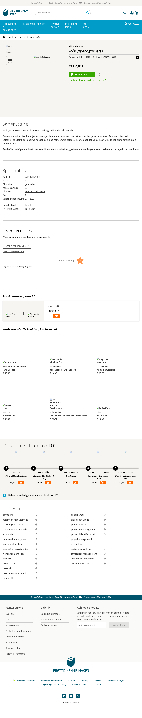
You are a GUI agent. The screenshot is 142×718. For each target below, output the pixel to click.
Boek (11, 37)
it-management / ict (13, 554)
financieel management (15, 539)
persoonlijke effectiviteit (83, 534)
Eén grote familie (33, 37)
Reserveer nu (81, 74)
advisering (8, 515)
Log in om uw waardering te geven (17, 266)
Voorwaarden (12, 625)
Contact (9, 619)
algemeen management (15, 519)
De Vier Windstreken (35, 191)
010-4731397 (133, 24)
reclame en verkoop (81, 549)
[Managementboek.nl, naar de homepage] (15, 16)
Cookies (97, 681)
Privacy (84, 681)
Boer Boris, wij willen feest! (63, 370)
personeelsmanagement (83, 529)
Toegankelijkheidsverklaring (53, 685)
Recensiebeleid (13, 648)
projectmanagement (81, 539)
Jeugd (19, 37)
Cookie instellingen (115, 681)
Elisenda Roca (76, 46)
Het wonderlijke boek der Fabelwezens (68, 415)
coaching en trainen (13, 524)
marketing (8, 568)
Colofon (71, 681)
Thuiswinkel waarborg (25, 681)
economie (8, 534)
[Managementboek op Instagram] (78, 696)
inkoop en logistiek (12, 544)
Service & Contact (80, 685)
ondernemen (77, 515)
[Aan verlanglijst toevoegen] (99, 74)
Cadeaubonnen (49, 625)
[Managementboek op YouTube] (71, 696)
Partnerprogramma (15, 654)
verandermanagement (82, 558)
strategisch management (84, 554)
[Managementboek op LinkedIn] (64, 696)
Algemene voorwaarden (51, 681)
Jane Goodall (9, 370)
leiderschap (9, 563)
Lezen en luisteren (15, 636)
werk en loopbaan (80, 563)
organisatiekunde (80, 519)
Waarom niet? (9, 415)
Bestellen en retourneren (19, 631)
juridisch (7, 558)
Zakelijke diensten (50, 614)
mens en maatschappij (14, 573)
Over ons (10, 614)
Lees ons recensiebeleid (13, 252)
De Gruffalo (102, 415)
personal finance (79, 524)
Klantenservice (14, 607)
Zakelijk (45, 607)
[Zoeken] (87, 12)
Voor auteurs (12, 642)
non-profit (8, 578)
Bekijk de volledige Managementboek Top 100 (33, 495)
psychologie (77, 544)
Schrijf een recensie (16, 245)
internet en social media (15, 549)
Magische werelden (106, 370)
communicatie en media (15, 529)
